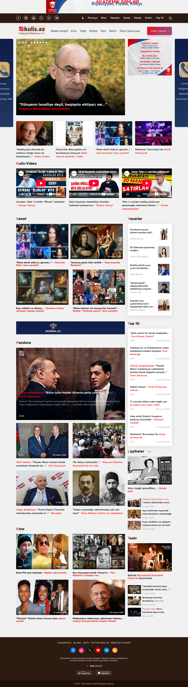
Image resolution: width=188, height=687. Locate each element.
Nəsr (104, 17)
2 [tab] (23, 42)
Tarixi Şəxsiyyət (130, 30)
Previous (22, 77)
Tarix (103, 30)
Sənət (126, 17)
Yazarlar (115, 17)
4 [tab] (28, 42)
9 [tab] (43, 42)
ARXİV (86, 643)
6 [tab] (34, 42)
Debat (137, 17)
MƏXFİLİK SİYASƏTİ (121, 643)
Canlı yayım (158, 30)
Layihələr (136, 451)
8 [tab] (40, 42)
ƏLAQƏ (77, 643)
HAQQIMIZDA (64, 643)
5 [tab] (31, 42)
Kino (74, 30)
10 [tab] (46, 42)
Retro (113, 30)
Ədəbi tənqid (59, 30)
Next (119, 77)
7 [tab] (37, 42)
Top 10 (160, 17)
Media (93, 30)
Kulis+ (148, 17)
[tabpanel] (70, 77)
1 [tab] (20, 42)
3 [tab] (25, 42)
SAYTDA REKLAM (100, 643)
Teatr (83, 30)
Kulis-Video (26, 163)
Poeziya (92, 17)
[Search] (170, 18)
